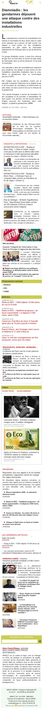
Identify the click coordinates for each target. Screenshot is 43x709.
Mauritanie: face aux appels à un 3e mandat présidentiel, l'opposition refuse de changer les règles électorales (21, 475)
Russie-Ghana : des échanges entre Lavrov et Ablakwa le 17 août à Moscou (20, 330)
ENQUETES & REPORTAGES (15, 144)
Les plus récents (8, 391)
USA (5, 288)
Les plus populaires (24, 391)
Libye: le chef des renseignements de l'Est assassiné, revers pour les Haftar (20, 339)
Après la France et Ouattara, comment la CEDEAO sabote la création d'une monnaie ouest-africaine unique (21, 454)
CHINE (6, 291)
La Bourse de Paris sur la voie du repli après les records (21, 379)
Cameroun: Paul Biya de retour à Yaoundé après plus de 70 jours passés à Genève (20, 322)
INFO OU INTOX (8, 243)
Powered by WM (31, 705)
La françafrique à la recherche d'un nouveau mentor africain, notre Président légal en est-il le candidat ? (28, 608)
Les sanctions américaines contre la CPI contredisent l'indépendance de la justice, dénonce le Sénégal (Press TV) (21, 551)
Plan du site (10, 705)
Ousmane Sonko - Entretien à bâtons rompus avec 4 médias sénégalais (20, 421)
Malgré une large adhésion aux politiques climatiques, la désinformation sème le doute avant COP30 (20, 270)
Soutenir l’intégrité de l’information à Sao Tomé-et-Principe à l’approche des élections (21, 248)
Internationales (8, 469)
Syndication (21, 705)
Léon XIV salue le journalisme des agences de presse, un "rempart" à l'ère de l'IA (21, 275)
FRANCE (7, 285)
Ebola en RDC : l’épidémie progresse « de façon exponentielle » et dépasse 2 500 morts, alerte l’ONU (20, 312)
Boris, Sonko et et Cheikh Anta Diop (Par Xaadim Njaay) (29, 595)
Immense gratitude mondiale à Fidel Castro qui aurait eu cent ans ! (21, 562)
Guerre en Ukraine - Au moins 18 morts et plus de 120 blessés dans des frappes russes (21, 514)
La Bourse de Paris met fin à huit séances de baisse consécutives (21, 352)
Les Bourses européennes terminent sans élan (20, 371)
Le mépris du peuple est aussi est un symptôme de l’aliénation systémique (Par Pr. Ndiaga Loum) (29, 583)
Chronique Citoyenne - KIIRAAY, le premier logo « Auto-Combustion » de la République (28, 623)
